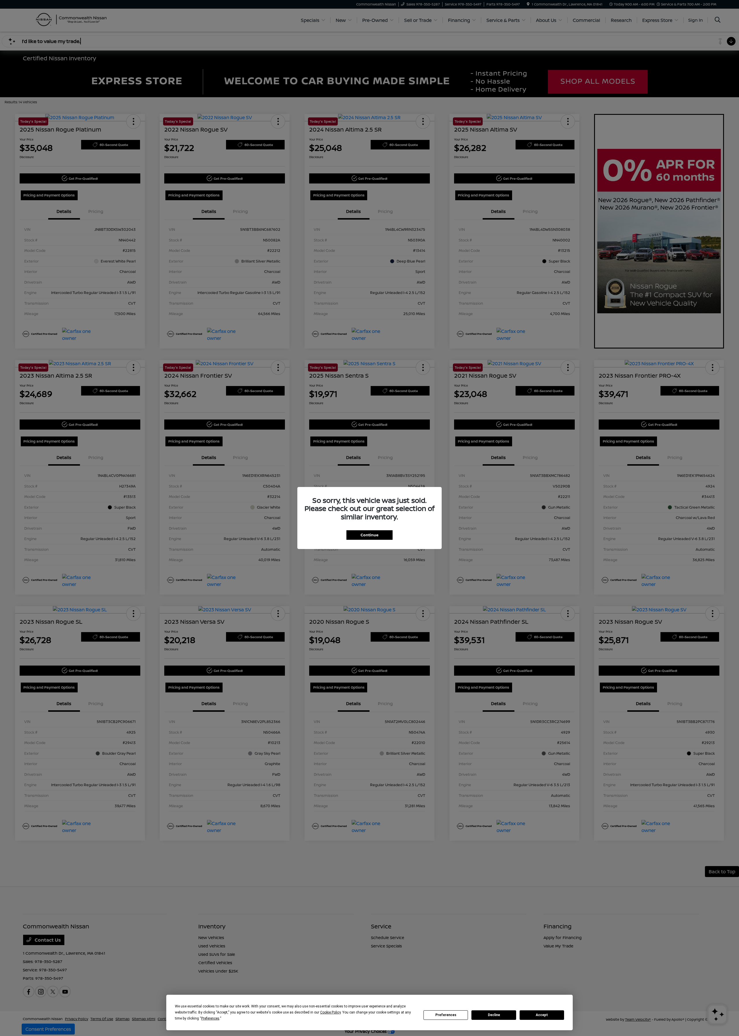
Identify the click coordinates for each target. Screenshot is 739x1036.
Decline (494, 1015)
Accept (542, 1015)
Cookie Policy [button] (330, 1012)
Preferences (445, 1015)
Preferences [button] (210, 1018)
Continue (369, 534)
